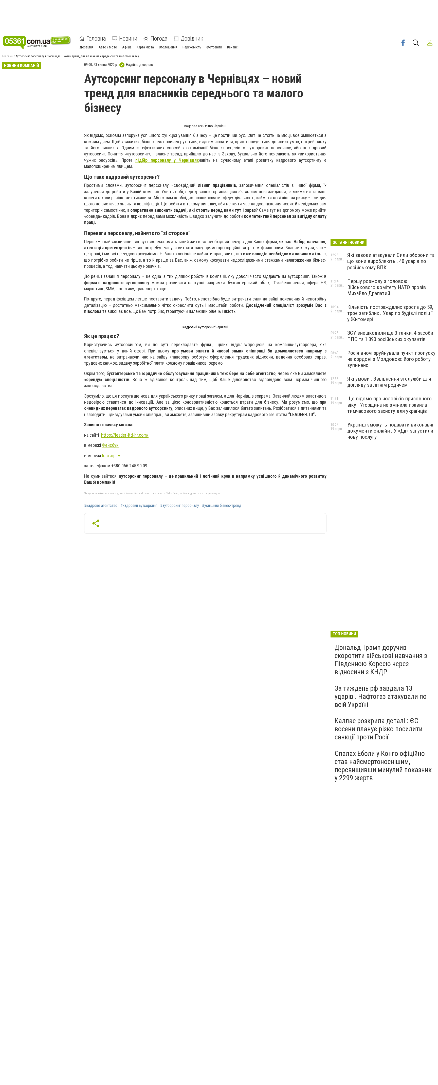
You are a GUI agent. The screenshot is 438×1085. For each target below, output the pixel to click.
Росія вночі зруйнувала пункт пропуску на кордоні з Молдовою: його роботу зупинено (391, 359)
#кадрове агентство (100, 505)
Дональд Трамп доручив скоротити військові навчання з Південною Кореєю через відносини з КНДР (381, 659)
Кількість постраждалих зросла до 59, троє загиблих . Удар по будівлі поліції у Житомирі (390, 313)
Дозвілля (87, 47)
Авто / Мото (108, 47)
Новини (128, 38)
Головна (96, 38)
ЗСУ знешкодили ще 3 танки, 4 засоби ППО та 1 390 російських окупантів (390, 336)
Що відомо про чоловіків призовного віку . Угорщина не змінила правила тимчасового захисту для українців (389, 405)
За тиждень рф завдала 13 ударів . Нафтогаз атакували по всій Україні (381, 696)
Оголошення (168, 47)
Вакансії (233, 47)
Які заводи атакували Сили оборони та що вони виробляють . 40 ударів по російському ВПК (390, 261)
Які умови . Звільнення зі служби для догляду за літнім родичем (389, 382)
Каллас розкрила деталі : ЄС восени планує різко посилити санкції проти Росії (379, 729)
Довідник (192, 38)
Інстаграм (111, 455)
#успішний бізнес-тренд (221, 505)
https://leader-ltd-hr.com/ (125, 435)
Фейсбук (110, 445)
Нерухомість (191, 47)
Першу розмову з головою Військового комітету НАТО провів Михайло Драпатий (386, 287)
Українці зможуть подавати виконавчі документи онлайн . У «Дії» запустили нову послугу (390, 431)
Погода (159, 38)
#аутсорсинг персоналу (179, 505)
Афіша (127, 47)
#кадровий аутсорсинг (138, 505)
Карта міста (145, 47)
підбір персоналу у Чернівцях (166, 160)
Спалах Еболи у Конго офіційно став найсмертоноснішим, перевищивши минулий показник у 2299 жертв (383, 765)
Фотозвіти (214, 47)
